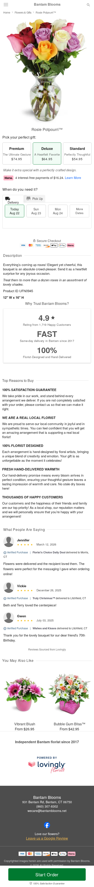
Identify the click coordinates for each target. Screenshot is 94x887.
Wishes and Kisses (44, 628)
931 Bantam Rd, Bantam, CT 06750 (47, 802)
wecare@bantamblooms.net (47, 810)
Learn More (73, 178)
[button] (85, 877)
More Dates (79, 211)
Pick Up (37, 198)
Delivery (13, 201)
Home (6, 12)
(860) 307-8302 (47, 806)
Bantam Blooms (47, 4)
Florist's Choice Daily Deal (49, 552)
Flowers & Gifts (23, 12)
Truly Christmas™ (44, 598)
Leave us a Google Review (47, 838)
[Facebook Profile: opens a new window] (47, 825)
